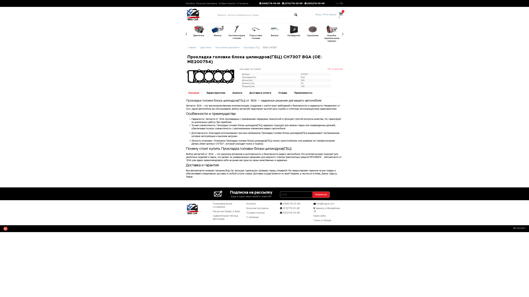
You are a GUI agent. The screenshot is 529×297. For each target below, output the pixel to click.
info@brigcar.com (325, 203)
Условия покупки (226, 3)
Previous (186, 34)
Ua (337, 3)
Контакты (190, 3)
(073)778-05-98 (294, 3)
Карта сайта (320, 216)
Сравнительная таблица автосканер (225, 217)
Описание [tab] (193, 92)
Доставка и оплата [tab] (260, 92)
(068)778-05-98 (271, 3)
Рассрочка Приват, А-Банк (226, 211)
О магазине (242, 3)
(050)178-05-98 (315, 3)
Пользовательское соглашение (222, 205)
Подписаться (321, 194)
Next (342, 34)
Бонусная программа (206, 3)
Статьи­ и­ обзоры (322, 220)
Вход (318, 14)
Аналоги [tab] (237, 92)
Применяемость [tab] (303, 92)
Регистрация (329, 14)
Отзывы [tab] (282, 92)
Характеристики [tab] (216, 92)
